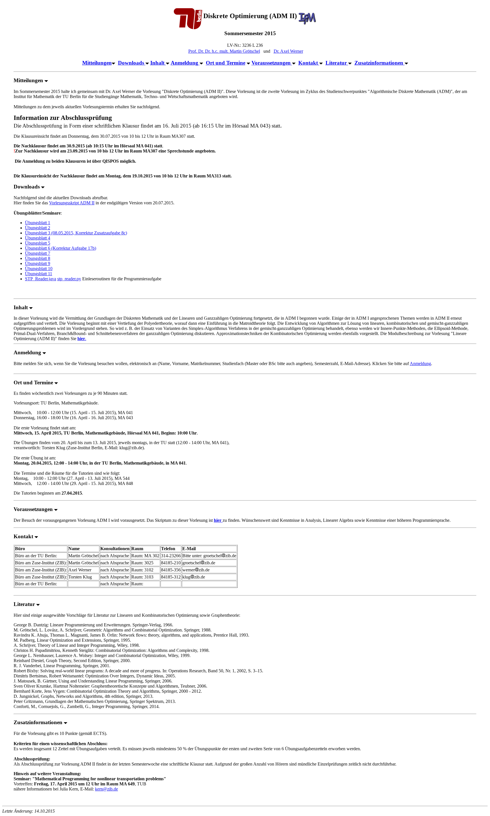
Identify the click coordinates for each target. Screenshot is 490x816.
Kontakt (308, 63)
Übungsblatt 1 (37, 222)
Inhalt (158, 63)
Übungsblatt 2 (37, 227)
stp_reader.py (69, 278)
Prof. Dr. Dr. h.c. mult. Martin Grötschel (224, 51)
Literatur (337, 63)
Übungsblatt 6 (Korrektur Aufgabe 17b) (60, 248)
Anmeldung (185, 63)
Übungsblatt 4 (37, 238)
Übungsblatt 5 (37, 243)
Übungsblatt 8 (37, 258)
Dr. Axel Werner (288, 51)
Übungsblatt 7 (37, 253)
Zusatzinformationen (379, 63)
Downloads (131, 63)
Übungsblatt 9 (37, 263)
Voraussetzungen (272, 63)
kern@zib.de (106, 789)
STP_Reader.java (40, 278)
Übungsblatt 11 (38, 273)
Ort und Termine (225, 63)
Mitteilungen (97, 63)
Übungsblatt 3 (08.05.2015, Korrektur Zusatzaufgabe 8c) (76, 232)
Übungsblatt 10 (38, 268)
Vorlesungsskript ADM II (71, 202)
